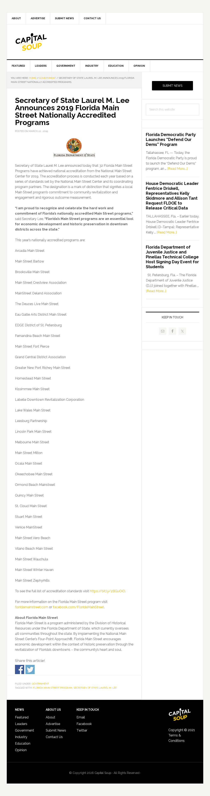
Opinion (21, 750)
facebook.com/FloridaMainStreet (78, 607)
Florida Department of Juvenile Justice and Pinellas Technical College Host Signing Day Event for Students (172, 257)
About (50, 717)
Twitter (81, 730)
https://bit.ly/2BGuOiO (107, 591)
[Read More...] (177, 169)
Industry (21, 737)
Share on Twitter (30, 669)
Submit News (172, 85)
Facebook (84, 724)
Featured (22, 717)
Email (80, 717)
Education (22, 743)
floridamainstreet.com (31, 607)
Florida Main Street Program (52, 687)
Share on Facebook (19, 669)
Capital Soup (41, 42)
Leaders (21, 724)
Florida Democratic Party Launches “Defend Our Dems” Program (171, 139)
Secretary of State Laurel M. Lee (95, 687)
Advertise (53, 724)
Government (40, 683)
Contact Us (54, 737)
